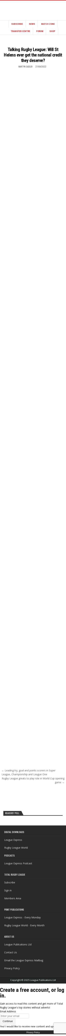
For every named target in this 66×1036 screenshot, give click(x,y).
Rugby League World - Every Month (24, 925)
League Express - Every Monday (22, 917)
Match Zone (48, 24)
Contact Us (10, 952)
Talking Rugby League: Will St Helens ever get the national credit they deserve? (33, 55)
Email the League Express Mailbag (23, 960)
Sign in (8, 890)
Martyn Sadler (25, 66)
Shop (52, 31)
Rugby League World (16, 847)
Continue (8, 1021)
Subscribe (17, 24)
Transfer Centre (20, 31)
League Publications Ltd (18, 944)
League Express (13, 840)
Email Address (8, 1011)
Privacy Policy (12, 968)
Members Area (12, 898)
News (32, 24)
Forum (39, 31)
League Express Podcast (18, 863)
